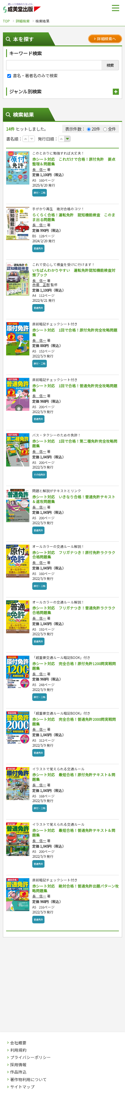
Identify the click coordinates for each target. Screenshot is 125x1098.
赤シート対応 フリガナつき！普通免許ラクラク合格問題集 (73, 610)
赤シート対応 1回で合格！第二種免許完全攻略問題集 (74, 443)
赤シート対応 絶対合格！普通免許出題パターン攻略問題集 (75, 888)
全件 (112, 129)
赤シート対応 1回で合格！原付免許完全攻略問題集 (74, 332)
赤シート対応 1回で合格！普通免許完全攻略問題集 (74, 388)
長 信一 (39, 169)
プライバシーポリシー (30, 1057)
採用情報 (18, 1065)
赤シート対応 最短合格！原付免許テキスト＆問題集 (73, 777)
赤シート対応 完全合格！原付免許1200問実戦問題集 (74, 666)
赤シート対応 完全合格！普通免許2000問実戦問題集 (74, 721)
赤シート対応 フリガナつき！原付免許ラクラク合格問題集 (73, 555)
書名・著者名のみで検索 (35, 75)
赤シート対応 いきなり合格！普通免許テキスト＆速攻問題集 (73, 499)
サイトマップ (22, 1087)
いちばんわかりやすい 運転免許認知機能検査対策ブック (73, 272)
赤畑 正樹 (41, 284)
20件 (96, 129)
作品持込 (18, 1072)
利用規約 (18, 1050)
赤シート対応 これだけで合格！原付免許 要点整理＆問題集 (73, 161)
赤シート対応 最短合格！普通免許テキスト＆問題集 (73, 832)
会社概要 (18, 1043)
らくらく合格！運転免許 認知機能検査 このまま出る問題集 (73, 217)
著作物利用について (28, 1080)
